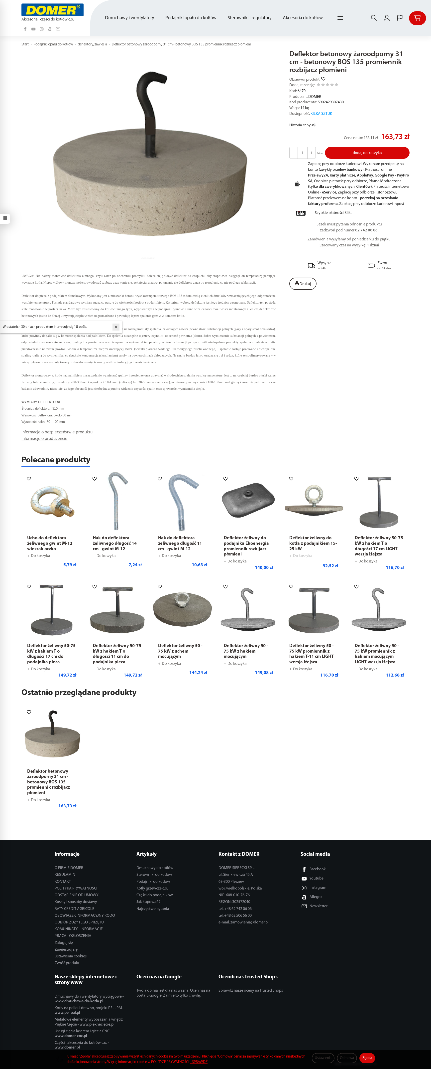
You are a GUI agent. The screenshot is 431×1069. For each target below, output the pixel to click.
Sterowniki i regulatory (250, 18)
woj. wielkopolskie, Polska (240, 889)
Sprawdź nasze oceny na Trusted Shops (250, 991)
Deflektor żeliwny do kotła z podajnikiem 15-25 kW (313, 543)
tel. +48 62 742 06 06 (235, 909)
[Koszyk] (417, 18)
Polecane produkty (55, 460)
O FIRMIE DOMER (69, 868)
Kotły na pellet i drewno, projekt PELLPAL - (90, 1010)
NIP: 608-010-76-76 (234, 895)
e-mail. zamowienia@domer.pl (243, 922)
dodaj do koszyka (367, 153)
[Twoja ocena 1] (318, 85)
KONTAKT (63, 882)
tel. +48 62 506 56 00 (235, 916)
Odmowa (347, 1058)
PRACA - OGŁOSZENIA (73, 936)
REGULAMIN (65, 875)
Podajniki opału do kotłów (190, 18)
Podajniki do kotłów (153, 882)
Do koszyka (40, 556)
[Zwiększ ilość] (293, 153)
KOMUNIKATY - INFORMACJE (79, 929)
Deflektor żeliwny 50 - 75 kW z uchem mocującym (180, 651)
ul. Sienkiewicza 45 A (235, 875)
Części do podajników (154, 895)
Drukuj (305, 284)
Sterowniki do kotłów (154, 875)
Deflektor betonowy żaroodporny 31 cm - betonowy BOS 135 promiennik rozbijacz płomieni (48, 782)
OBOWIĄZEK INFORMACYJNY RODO (85, 916)
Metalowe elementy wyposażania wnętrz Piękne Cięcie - (89, 1022)
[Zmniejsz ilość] (311, 153)
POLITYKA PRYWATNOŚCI (76, 889)
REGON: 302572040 (234, 902)
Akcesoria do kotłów (303, 18)
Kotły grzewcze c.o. (152, 889)
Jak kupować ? (148, 902)
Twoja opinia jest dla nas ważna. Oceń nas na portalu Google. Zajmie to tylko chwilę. (173, 993)
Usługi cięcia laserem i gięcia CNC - (83, 1033)
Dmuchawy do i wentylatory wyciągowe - (89, 999)
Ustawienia (323, 1058)
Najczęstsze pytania (152, 909)
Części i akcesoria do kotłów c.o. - (82, 1045)
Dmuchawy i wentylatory (129, 18)
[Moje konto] (387, 18)
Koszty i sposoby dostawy (76, 902)
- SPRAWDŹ (199, 1062)
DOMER (314, 97)
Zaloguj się (64, 943)
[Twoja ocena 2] (323, 85)
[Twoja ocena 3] (327, 85)
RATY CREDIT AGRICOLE (74, 909)
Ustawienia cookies (71, 956)
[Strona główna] (53, 9)
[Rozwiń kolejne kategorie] (340, 18)
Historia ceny (300, 125)
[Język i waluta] (400, 18)
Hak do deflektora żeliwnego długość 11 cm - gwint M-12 (180, 543)
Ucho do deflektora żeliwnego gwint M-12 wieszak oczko (49, 543)
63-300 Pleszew (231, 882)
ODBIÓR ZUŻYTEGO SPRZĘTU (79, 922)
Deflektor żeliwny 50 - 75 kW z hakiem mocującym (246, 651)
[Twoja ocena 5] (336, 85)
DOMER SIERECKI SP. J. (236, 868)
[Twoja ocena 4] (332, 85)
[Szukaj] (374, 18)
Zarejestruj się (66, 950)
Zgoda (367, 1058)
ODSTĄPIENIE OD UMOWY (77, 895)
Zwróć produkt (67, 963)
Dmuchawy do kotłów (154, 868)
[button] (147, 157)
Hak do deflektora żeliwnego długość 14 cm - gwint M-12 (115, 543)
